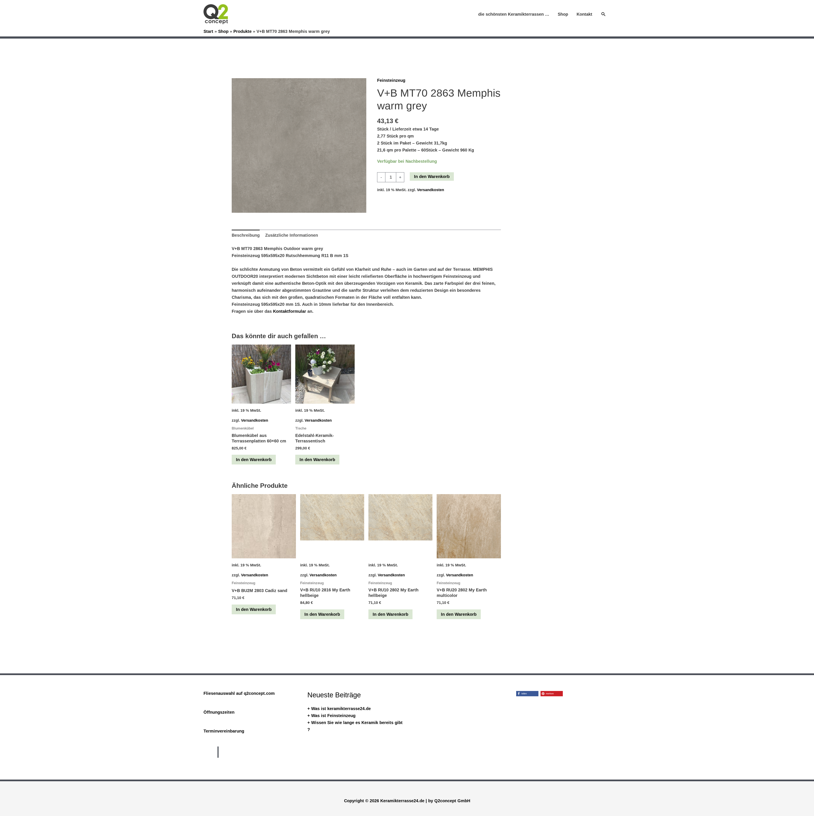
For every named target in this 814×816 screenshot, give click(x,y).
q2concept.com (259, 693)
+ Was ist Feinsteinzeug (331, 715)
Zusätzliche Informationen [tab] (291, 235)
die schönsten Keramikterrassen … (513, 14)
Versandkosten (430, 190)
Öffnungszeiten (219, 712)
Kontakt (584, 14)
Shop (563, 14)
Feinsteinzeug (391, 80)
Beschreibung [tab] (246, 235)
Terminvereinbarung (224, 731)
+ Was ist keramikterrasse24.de (339, 708)
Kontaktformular (289, 311)
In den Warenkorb (432, 176)
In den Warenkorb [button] (254, 459)
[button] (603, 14)
